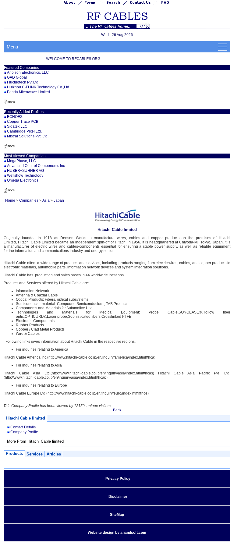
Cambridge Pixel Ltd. (24, 131)
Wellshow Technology (25, 175)
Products (14, 453)
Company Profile (24, 432)
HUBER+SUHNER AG (25, 170)
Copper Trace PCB (22, 121)
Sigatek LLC (17, 126)
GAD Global (17, 77)
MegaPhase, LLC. (22, 161)
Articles (54, 454)
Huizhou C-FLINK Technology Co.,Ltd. (38, 87)
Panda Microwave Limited (28, 92)
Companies (28, 200)
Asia (46, 200)
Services (35, 454)
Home (10, 200)
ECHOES (15, 117)
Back (117, 410)
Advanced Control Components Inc (36, 166)
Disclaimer (117, 496)
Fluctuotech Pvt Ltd (22, 82)
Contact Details (23, 427)
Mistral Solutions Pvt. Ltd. (27, 136)
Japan (59, 200)
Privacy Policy (117, 478)
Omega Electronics (22, 180)
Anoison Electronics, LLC (28, 72)
